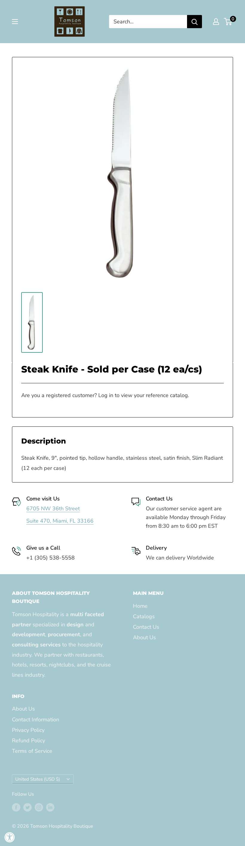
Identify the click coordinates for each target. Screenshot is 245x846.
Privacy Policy (28, 730)
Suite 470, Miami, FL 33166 (60, 520)
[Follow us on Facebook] (16, 807)
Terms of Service (32, 751)
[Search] (194, 21)
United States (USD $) (37, 779)
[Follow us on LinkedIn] (50, 807)
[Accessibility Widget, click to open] (9, 837)
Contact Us (146, 627)
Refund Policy (28, 740)
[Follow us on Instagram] (39, 807)
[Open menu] (15, 21)
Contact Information (35, 719)
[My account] (216, 21)
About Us (144, 637)
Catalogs (144, 616)
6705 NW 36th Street (53, 508)
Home (140, 606)
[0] (228, 21)
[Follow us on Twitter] (27, 807)
